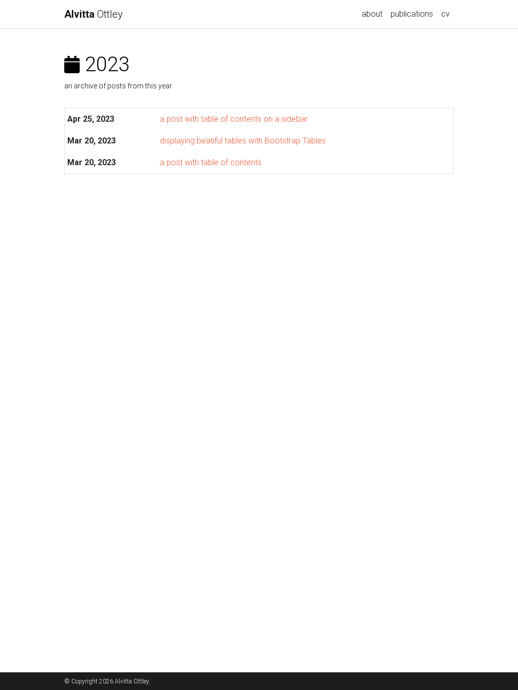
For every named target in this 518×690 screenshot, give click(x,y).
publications (412, 14)
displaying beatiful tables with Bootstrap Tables (243, 140)
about (372, 14)
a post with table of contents (211, 162)
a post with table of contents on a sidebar (234, 119)
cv (445, 14)
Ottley (93, 14)
